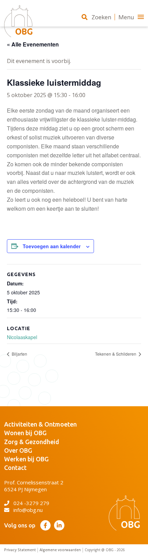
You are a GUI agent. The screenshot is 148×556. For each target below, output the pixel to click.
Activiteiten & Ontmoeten (40, 424)
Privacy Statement (20, 550)
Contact (15, 467)
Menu (126, 17)
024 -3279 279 (31, 503)
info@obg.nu (28, 509)
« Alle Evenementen (33, 44)
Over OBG (18, 450)
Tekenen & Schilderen (116, 354)
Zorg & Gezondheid (31, 441)
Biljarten (19, 354)
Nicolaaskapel (22, 337)
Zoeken (101, 17)
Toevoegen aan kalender (52, 246)
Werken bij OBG (26, 458)
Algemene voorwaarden (60, 550)
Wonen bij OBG (25, 432)
